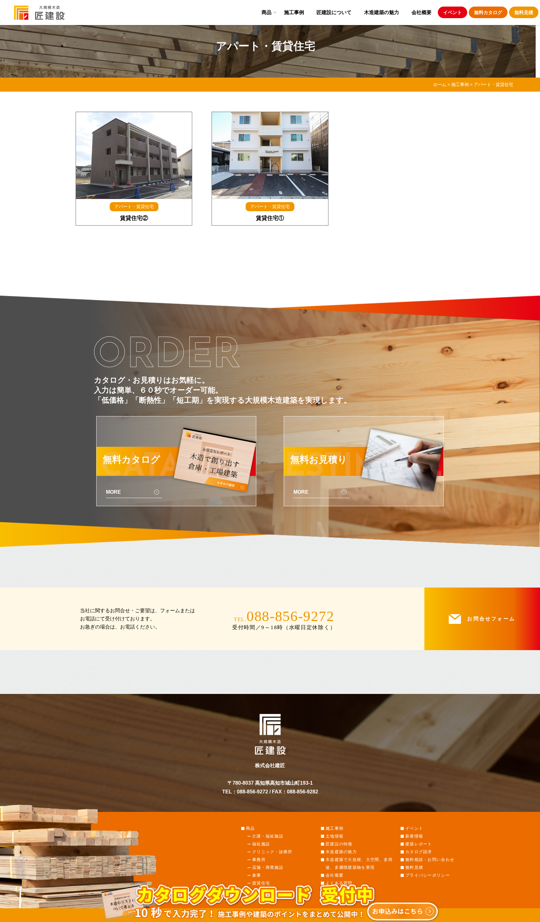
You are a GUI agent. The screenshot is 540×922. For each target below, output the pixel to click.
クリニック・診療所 (272, 851)
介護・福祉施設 (267, 836)
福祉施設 (261, 844)
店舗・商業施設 (267, 867)
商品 (266, 12)
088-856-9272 (290, 616)
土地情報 (334, 836)
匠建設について (334, 12)
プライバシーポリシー (427, 875)
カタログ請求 (418, 851)
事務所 (259, 859)
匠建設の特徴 (339, 844)
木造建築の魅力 (381, 12)
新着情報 (414, 836)
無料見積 (523, 12)
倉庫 (256, 875)
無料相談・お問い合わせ (429, 859)
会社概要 (422, 12)
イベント (452, 12)
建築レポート (418, 844)
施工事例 (294, 12)
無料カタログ (488, 12)
